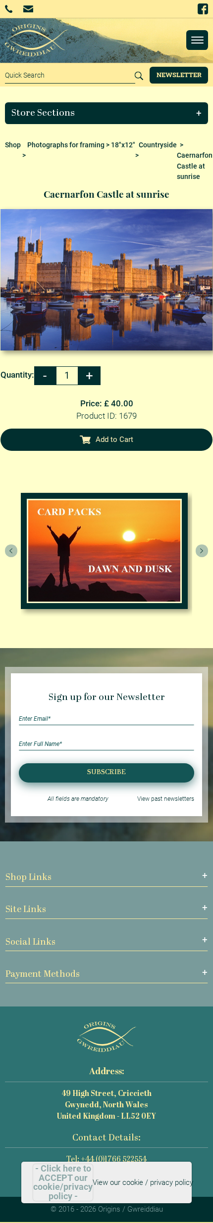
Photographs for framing (66, 145)
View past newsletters (165, 798)
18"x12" (123, 145)
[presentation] (11, 551)
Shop (13, 145)
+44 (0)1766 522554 (12, 9)
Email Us (29, 8)
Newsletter (179, 75)
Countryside (158, 145)
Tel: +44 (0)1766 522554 (106, 1160)
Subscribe (106, 772)
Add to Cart (114, 439)
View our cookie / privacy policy (143, 1182)
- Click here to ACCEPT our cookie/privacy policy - (63, 1182)
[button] (107, 113)
